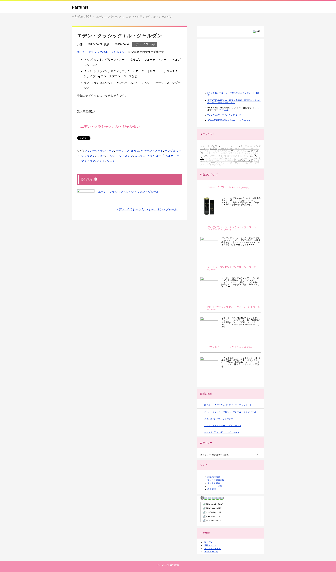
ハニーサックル (211, 158)
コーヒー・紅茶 (214, 486)
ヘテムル (224, 110)
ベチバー (220, 165)
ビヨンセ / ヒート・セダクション (225, 347)
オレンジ (212, 146)
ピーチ (212, 164)
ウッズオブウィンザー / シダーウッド (221, 432)
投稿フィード (210, 545)
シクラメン (88, 155)
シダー (101, 155)
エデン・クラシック (145, 44)
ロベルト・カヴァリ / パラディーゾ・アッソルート (228, 405)
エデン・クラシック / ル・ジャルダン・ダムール (128, 191)
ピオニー (215, 153)
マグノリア (88, 160)
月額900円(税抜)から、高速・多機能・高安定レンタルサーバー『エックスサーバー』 (234, 101)
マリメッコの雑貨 (215, 480)
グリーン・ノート (152, 150)
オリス (135, 150)
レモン (203, 146)
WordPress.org (211, 551)
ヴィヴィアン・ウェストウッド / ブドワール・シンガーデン (232, 228)
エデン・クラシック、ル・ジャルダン (110, 126)
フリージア (214, 162)
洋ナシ (236, 163)
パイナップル (249, 158)
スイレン (224, 153)
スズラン (140, 155)
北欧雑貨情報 (213, 476)
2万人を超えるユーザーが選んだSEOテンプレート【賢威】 (233, 94)
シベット (112, 155)
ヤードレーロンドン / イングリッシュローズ (231, 267)
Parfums (80, 7)
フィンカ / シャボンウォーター (218, 418)
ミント (101, 160)
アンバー (90, 150)
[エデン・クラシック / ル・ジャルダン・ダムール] (85, 191)
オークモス (122, 150)
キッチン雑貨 (213, 483)
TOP (83, 16)
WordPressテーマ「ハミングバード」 (225, 115)
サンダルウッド (243, 160)
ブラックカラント (218, 156)
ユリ (207, 149)
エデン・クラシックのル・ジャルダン (101, 51)
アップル (249, 146)
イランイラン (105, 150)
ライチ (214, 151)
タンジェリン (227, 161)
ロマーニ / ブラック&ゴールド (223, 187)
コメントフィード (212, 548)
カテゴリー (205, 455)
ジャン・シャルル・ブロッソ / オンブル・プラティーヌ (230, 412)
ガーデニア (232, 156)
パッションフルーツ (248, 163)
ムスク (110, 160)
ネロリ (208, 151)
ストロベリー (237, 158)
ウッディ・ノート (213, 161)
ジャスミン (126, 155)
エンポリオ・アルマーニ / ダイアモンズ (222, 425)
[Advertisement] (226, 68)
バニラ (249, 150)
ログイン (208, 542)
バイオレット (225, 158)
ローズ (231, 150)
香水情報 (211, 489)
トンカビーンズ (241, 153)
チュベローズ (155, 155)
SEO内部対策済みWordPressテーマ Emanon (228, 120)
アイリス (241, 151)
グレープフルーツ (226, 148)
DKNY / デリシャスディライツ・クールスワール (233, 307)
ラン (237, 149)
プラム (231, 153)
